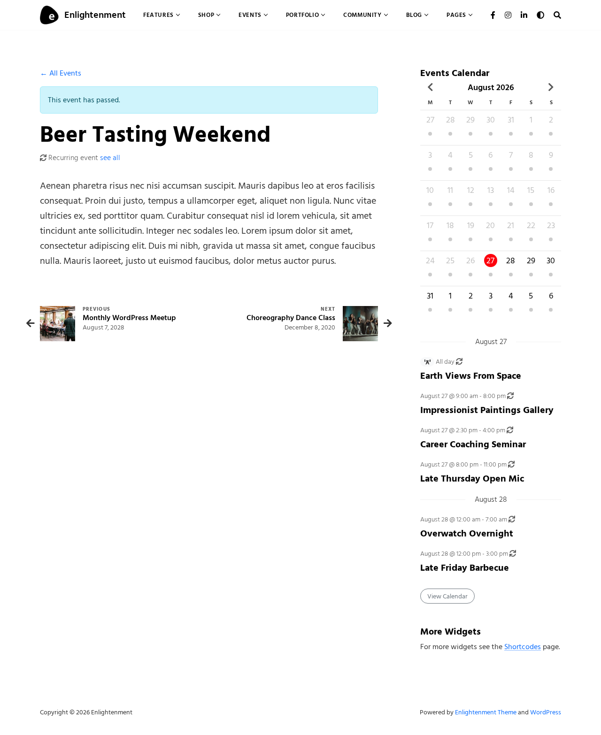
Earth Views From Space (470, 376)
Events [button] (250, 14)
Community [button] (362, 14)
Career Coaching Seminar (473, 444)
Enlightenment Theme (485, 712)
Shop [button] (206, 14)
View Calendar (447, 596)
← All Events (60, 73)
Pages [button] (456, 14)
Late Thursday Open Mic (472, 478)
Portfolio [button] (302, 14)
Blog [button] (414, 14)
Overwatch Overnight (466, 533)
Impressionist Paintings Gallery (487, 410)
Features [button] (158, 14)
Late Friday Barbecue (464, 567)
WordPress (545, 712)
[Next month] (551, 87)
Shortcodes (522, 646)
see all (110, 157)
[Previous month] (430, 87)
